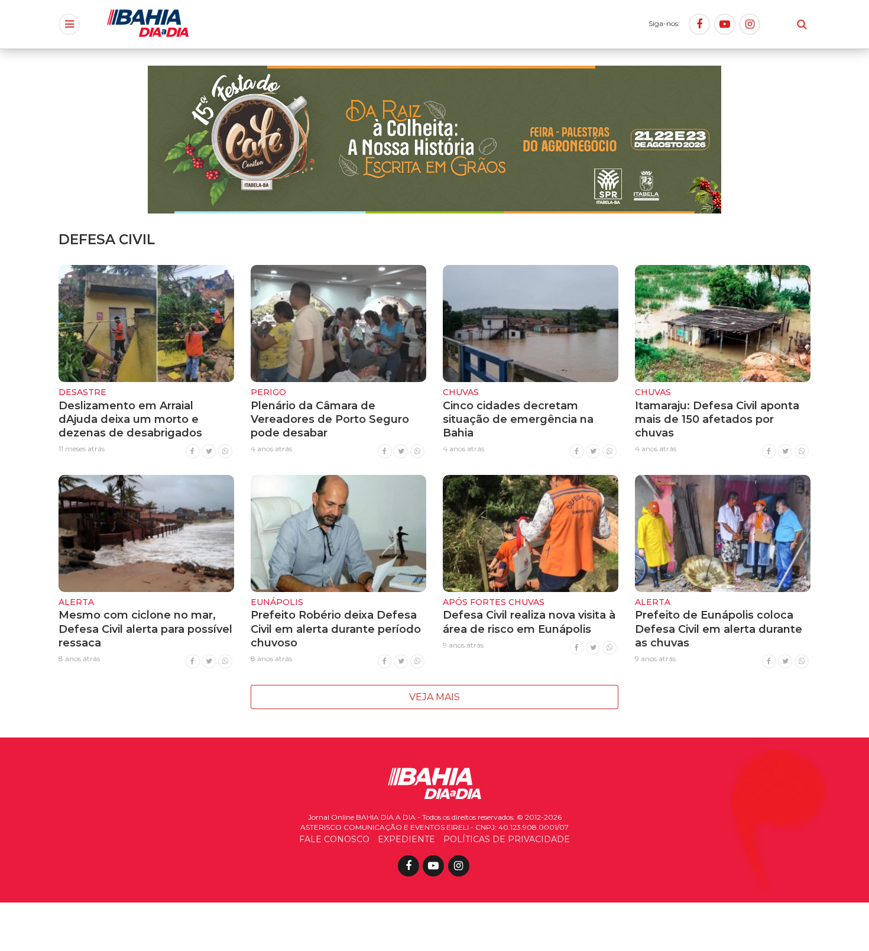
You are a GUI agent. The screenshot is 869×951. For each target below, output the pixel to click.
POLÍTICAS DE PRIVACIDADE (506, 839)
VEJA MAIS (434, 697)
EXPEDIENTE (406, 839)
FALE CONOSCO (334, 839)
